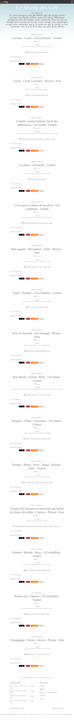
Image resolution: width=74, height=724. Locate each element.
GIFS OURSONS (39, 608)
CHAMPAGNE (33, 648)
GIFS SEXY (38, 564)
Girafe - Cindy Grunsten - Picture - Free (37, 81)
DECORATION (43, 261)
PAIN (30, 345)
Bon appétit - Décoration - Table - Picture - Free (37, 250)
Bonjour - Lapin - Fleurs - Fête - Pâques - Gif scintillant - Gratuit (19, 691)
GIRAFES (33, 89)
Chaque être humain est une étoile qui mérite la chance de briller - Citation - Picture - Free (37, 510)
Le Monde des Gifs (37, 8)
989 (47, 677)
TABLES (37, 261)
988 (45, 677)
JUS (39, 345)
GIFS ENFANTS (39, 389)
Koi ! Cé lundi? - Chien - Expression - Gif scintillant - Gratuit (19, 686)
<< (20, 677)
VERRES (38, 648)
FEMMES (31, 477)
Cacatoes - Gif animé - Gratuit (37, 165)
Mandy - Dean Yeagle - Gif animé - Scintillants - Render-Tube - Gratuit (49, 692)
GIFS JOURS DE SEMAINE (22, 389)
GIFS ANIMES (39, 173)
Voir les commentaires (15, 57)
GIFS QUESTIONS (30, 217)
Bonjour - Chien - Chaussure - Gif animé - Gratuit (37, 422)
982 (29, 677)
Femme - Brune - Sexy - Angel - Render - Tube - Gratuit (37, 466)
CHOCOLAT (35, 345)
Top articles (24, 714)
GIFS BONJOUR (32, 433)
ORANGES (43, 345)
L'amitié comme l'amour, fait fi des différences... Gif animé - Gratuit (37, 123)
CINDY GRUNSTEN (44, 89)
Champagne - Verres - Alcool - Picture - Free (37, 640)
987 (42, 677)
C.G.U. (45, 714)
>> (54, 677)
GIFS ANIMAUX (54, 133)
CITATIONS (34, 520)
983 (32, 677)
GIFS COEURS (38, 46)
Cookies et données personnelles (55, 714)
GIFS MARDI (32, 389)
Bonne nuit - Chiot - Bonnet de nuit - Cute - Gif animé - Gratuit (19, 695)
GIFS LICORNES (30, 46)
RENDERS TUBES (46, 477)
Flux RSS (42, 686)
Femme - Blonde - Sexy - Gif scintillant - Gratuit (37, 554)
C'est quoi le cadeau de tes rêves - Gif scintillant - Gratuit (37, 207)
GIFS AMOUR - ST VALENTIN (43, 133)
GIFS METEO (46, 389)
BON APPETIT (31, 261)
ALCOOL (43, 648)
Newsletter (42, 695)
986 (40, 677)
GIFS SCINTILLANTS (47, 46)
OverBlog (61, 708)
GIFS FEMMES (48, 301)
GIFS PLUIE (53, 389)
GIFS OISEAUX (32, 173)
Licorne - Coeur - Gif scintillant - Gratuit (37, 38)
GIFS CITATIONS (25, 133)
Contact (42, 698)
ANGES (39, 477)
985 (37, 677)
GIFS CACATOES (47, 173)
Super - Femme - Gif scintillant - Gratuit (37, 293)
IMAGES (37, 89)
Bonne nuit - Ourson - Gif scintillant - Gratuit (37, 598)
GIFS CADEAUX (49, 217)
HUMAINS (45, 520)
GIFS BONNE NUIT (30, 608)
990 (50, 677)
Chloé (9, 714)
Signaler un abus (38, 714)
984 (34, 677)
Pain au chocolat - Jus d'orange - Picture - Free (37, 335)
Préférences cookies (68, 714)
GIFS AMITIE (33, 133)
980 (24, 677)
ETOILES (40, 520)
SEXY (35, 477)
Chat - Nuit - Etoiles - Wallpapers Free (19, 700)
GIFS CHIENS (40, 433)
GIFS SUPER (30, 301)
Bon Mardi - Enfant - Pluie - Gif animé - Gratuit (37, 378)
